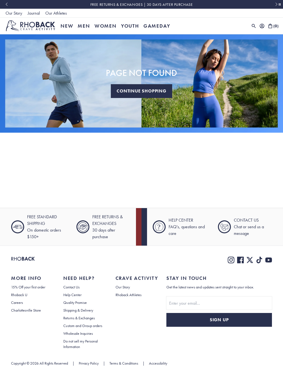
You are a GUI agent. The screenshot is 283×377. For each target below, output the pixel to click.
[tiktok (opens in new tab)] (259, 260)
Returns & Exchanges (79, 317)
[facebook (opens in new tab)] (240, 260)
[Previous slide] (6, 4)
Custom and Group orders (82, 325)
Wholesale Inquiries (78, 333)
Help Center (72, 294)
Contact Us (71, 287)
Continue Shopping (141, 91)
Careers (17, 302)
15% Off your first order (28, 287)
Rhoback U (19, 294)
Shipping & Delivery (78, 310)
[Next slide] (276, 4)
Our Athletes (56, 13)
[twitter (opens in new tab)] (250, 260)
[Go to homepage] (31, 26)
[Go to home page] (23, 260)
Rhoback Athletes (129, 294)
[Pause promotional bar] (279, 4)
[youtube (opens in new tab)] (268, 260)
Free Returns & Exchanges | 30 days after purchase (141, 4)
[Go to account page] (262, 26)
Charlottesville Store (26, 310)
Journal (34, 13)
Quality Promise (75, 302)
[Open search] (253, 26)
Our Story (14, 13)
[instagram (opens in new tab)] (231, 260)
